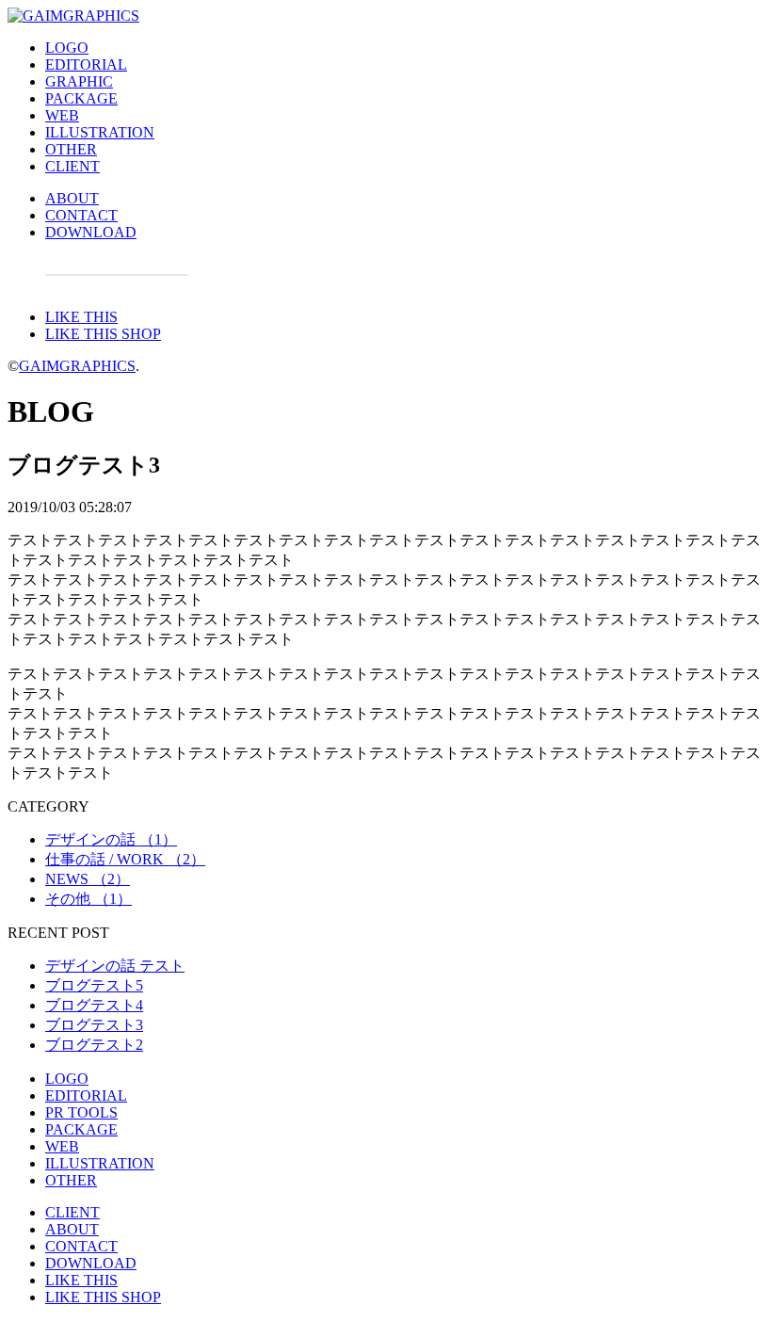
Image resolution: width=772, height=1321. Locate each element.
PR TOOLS (81, 1112)
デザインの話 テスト (115, 966)
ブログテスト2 (94, 1045)
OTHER (71, 149)
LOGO (66, 48)
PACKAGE (81, 98)
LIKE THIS (81, 317)
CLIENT (72, 166)
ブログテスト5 (94, 985)
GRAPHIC (79, 81)
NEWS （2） (87, 879)
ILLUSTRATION (99, 132)
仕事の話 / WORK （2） (125, 859)
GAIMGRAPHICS (77, 366)
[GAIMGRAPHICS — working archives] (73, 16)
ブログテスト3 (94, 1025)
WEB (62, 115)
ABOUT (72, 198)
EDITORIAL (86, 64)
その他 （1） (88, 899)
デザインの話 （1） (111, 839)
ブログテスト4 (94, 1005)
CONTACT (81, 215)
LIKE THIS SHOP (103, 334)
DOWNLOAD (91, 232)
